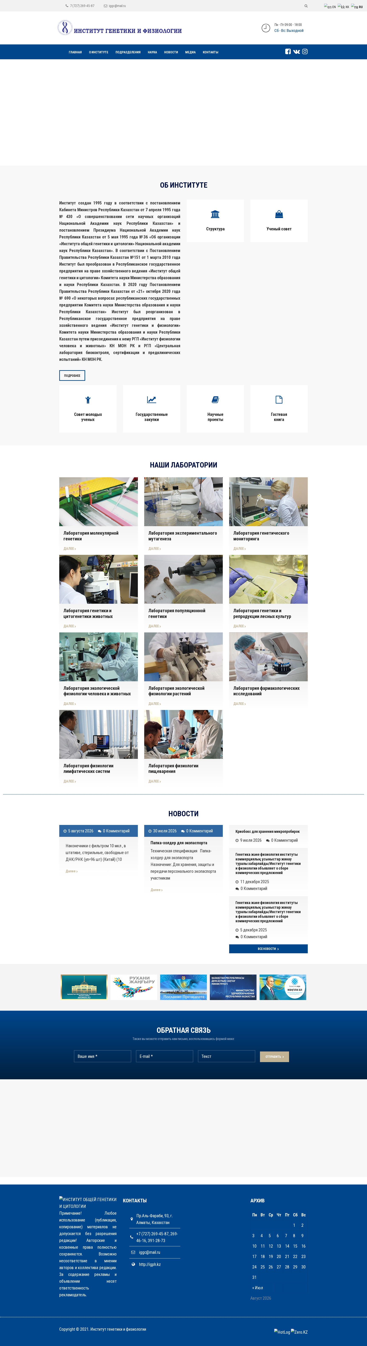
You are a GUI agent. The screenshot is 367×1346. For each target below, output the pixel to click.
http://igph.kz (150, 1264)
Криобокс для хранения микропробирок (268, 831)
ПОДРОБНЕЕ (72, 375)
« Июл (257, 1287)
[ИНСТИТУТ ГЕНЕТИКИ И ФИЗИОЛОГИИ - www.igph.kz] (120, 27)
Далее (71, 871)
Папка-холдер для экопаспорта (179, 842)
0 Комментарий (116, 830)
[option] (94, 987)
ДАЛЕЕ (69, 549)
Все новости (267, 949)
